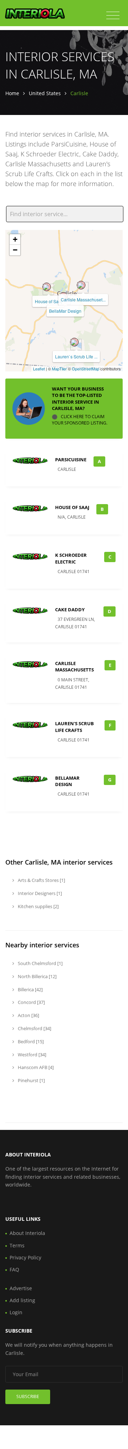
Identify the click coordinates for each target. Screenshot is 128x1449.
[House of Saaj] (46, 287)
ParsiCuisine (70, 459)
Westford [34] (31, 1054)
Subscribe (27, 1396)
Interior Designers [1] (39, 893)
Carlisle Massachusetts (74, 666)
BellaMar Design (65, 311)
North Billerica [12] (37, 976)
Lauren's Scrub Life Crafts (74, 726)
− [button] (15, 250)
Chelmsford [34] (34, 1028)
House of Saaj (48, 301)
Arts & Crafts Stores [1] (41, 880)
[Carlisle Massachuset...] (81, 285)
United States (45, 93)
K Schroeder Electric (71, 558)
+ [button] (15, 239)
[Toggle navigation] (113, 15)
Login (16, 1312)
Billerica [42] (30, 989)
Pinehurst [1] (31, 1080)
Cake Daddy (70, 609)
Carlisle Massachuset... (83, 299)
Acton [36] (28, 1015)
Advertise (21, 1288)
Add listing (22, 1300)
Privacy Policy (25, 1257)
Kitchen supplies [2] (38, 906)
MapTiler (59, 368)
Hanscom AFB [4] (35, 1067)
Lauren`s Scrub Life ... (76, 356)
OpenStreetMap (85, 368)
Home (12, 93)
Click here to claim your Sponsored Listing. (79, 420)
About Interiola (27, 1233)
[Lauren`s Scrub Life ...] (74, 342)
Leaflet (39, 368)
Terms (17, 1245)
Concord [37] (31, 1002)
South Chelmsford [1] (40, 963)
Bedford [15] (30, 1041)
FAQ (14, 1269)
